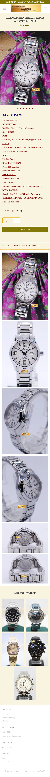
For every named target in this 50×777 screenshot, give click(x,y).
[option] (25, 68)
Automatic (6, 714)
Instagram (9, 747)
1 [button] (17, 108)
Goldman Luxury (12, 771)
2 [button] (20, 108)
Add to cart (25, 229)
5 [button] (29, 108)
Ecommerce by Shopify (36, 771)
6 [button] (32, 108)
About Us (5, 761)
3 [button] (23, 108)
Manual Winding (8, 718)
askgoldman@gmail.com (11, 736)
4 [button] (26, 108)
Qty (8, 220)
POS (22, 771)
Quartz (5, 721)
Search (5, 758)
